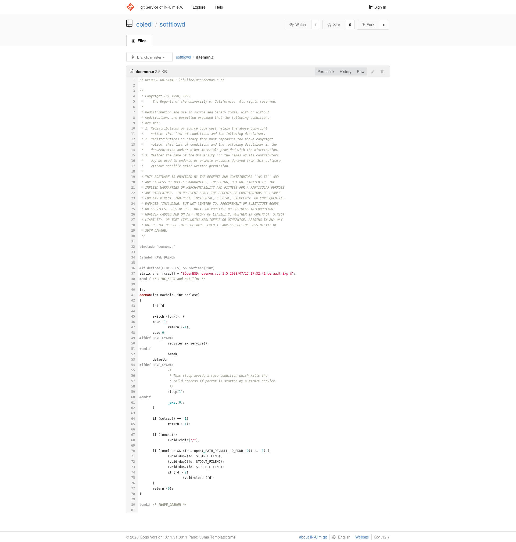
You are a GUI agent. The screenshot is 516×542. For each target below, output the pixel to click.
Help (219, 7)
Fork (370, 24)
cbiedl (144, 23)
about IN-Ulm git (313, 537)
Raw (360, 71)
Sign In (380, 7)
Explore (199, 7)
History (346, 71)
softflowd (172, 23)
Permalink (325, 71)
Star (336, 24)
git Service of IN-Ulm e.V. (162, 7)
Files (142, 40)
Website (362, 537)
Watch (300, 24)
